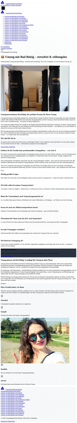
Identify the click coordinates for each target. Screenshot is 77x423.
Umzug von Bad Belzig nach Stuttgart (16, 26)
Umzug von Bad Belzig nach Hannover (16, 37)
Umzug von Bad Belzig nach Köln (15, 23)
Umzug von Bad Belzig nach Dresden (16, 40)
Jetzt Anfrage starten (7, 256)
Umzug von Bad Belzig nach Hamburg (16, 20)
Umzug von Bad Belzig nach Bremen (16, 35)
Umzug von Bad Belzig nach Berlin (15, 18)
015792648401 (5, 5)
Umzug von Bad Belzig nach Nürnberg (16, 38)
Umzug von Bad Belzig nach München (16, 21)
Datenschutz (8, 43)
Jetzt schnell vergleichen (8, 147)
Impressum (8, 42)
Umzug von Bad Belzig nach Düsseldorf (17, 28)
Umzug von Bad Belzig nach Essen (15, 33)
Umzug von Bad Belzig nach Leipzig (16, 30)
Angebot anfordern (15, 5)
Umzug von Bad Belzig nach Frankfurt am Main (19, 25)
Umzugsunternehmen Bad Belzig (14, 16)
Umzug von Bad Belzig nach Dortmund (16, 32)
